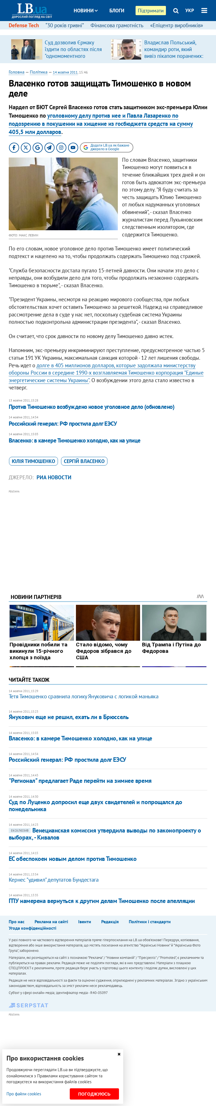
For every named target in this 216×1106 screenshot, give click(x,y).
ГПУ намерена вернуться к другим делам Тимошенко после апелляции (102, 901)
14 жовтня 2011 (65, 72)
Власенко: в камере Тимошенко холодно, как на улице (75, 440)
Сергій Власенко (84, 461)
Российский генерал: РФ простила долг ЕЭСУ (63, 423)
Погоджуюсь (94, 1094)
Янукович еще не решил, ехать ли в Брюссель (69, 717)
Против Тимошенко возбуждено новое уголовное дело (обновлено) (92, 407)
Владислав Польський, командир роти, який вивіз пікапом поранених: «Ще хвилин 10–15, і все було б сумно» (173, 56)
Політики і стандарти (150, 921)
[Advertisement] (108, 534)
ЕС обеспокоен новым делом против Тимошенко (73, 859)
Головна (16, 72)
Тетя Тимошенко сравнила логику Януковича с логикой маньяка (84, 696)
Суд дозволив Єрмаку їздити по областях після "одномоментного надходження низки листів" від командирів (73, 56)
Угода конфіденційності (32, 928)
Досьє (113, 31)
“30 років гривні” (65, 25)
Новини (84, 10)
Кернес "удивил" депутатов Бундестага (54, 879)
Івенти (84, 921)
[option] (58, 49)
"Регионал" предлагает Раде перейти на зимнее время (80, 781)
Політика (39, 72)
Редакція (110, 921)
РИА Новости (54, 477)
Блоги (116, 10)
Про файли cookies (23, 1093)
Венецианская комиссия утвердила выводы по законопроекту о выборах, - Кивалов (105, 833)
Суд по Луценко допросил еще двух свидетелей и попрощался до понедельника (95, 805)
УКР (189, 10)
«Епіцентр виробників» (176, 25)
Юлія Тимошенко (33, 461)
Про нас (16, 921)
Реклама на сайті (51, 921)
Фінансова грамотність (117, 25)
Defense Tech (24, 25)
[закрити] (119, 1054)
